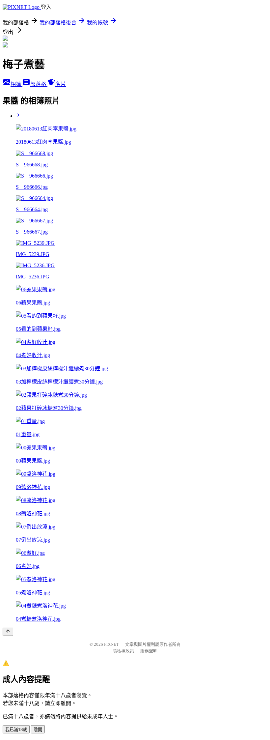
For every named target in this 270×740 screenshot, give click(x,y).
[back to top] (8, 632)
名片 (60, 84)
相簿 (16, 84)
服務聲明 (148, 650)
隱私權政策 (123, 650)
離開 (38, 729)
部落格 (38, 84)
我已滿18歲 (16, 729)
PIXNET (111, 644)
